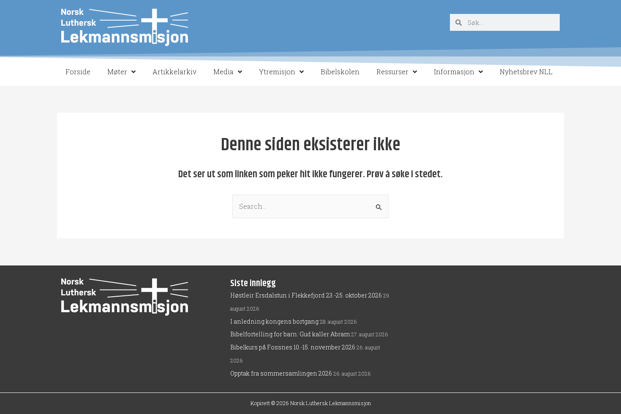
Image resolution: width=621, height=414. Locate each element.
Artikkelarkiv (174, 71)
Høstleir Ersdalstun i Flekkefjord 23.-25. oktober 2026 (306, 295)
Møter (117, 71)
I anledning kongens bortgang (274, 321)
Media (223, 71)
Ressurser (392, 71)
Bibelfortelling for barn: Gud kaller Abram (290, 334)
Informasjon (454, 71)
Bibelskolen (340, 71)
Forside (77, 71)
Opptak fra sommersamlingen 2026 (281, 373)
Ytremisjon (277, 71)
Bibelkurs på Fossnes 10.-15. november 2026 (292, 347)
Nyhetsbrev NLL (526, 71)
